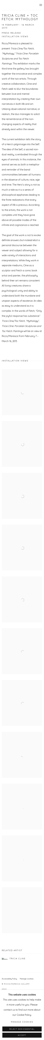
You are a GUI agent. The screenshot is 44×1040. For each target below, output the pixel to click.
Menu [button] (40, 5)
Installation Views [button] (15, 36)
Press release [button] (11, 33)
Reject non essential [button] (22, 1029)
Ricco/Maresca (20, 5)
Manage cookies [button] (27, 979)
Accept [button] (22, 1035)
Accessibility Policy (9, 979)
